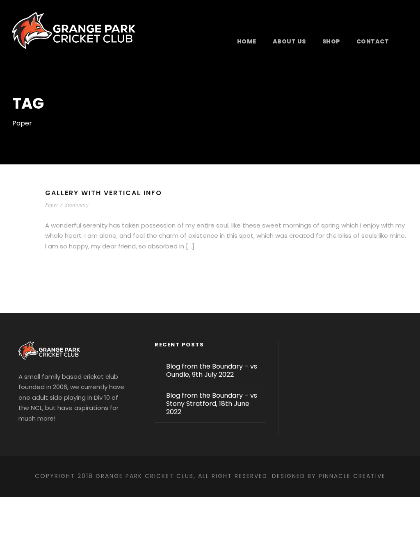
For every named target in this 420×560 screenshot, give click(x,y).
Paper (51, 204)
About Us (289, 41)
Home (246, 41)
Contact (372, 41)
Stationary (77, 204)
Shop (331, 41)
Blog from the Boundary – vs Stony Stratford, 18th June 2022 (211, 404)
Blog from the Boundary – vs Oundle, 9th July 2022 (211, 370)
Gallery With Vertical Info (103, 193)
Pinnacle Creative (352, 476)
